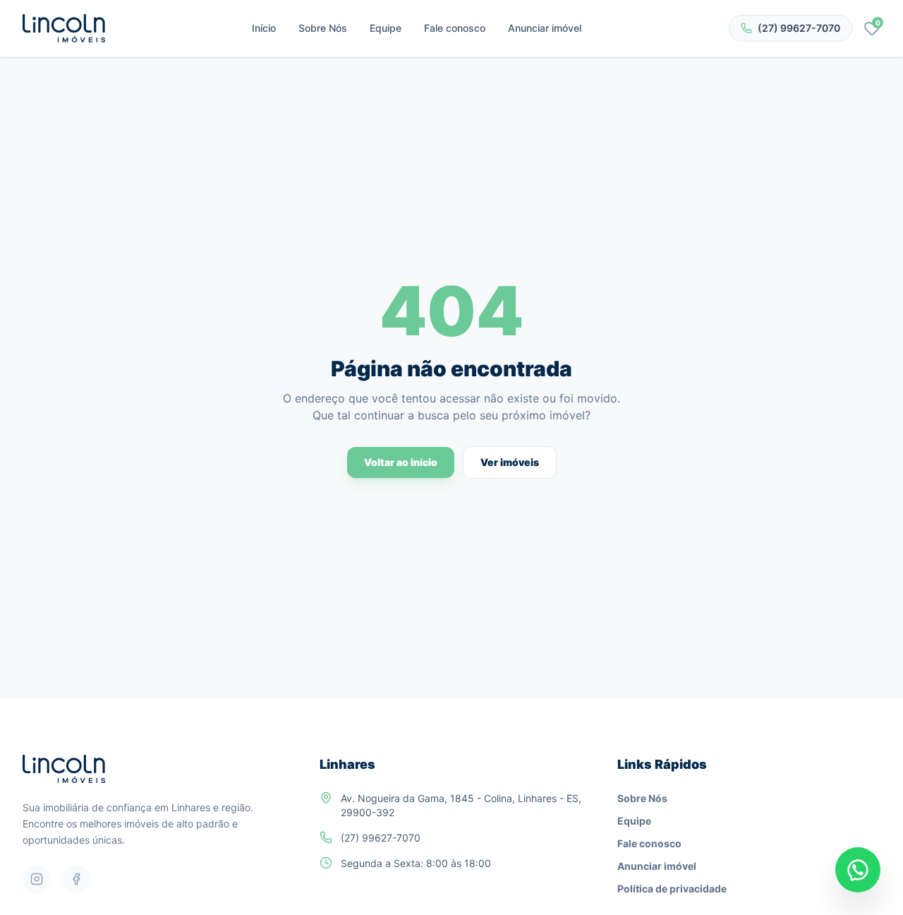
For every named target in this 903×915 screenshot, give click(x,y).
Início (264, 28)
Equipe (385, 28)
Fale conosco (454, 28)
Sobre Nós (322, 28)
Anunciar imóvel (544, 28)
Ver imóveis (509, 462)
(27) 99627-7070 (799, 28)
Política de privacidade (672, 889)
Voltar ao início (400, 462)
